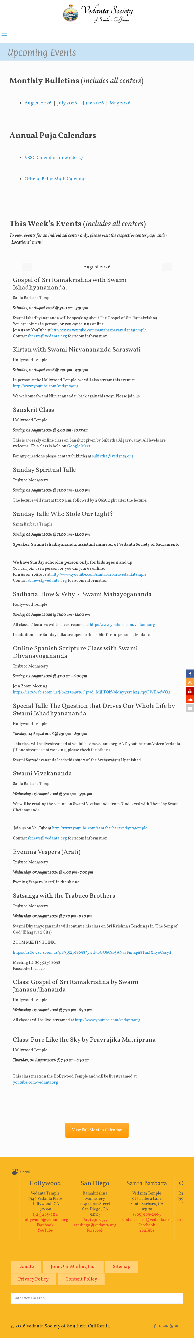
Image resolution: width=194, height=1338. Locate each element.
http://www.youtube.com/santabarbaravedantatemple (99, 330)
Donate (26, 1266)
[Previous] (27, 267)
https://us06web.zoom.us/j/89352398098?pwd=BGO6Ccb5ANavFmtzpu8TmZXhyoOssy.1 (92, 952)
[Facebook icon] (155, 1326)
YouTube (45, 1230)
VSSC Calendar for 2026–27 (54, 158)
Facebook (45, 1225)
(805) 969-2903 (147, 1214)
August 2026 (38, 103)
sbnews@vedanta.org (47, 336)
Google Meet (78, 446)
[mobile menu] (4, 36)
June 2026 (93, 103)
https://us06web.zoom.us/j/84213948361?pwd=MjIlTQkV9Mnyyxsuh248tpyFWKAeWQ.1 (92, 692)
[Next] (167, 267)
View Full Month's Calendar (97, 1130)
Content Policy (81, 1279)
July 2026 (67, 103)
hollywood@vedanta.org (45, 1220)
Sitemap (121, 1266)
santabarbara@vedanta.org (147, 1220)
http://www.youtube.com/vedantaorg (46, 386)
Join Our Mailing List (73, 1266)
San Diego (95, 1183)
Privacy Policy (33, 1279)
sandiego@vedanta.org (95, 1225)
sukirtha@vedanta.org (113, 456)
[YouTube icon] (160, 1326)
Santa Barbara (146, 1183)
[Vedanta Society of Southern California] (97, 14)
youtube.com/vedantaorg (35, 1082)
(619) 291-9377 (95, 1220)
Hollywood (45, 1183)
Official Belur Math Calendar (55, 179)
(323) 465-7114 (45, 1214)
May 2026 (120, 103)
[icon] (165, 1326)
